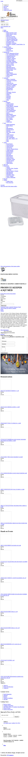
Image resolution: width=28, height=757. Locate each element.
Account (2, 185)
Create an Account (7, 10)
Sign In (5, 7)
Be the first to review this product (8, 293)
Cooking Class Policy (8, 705)
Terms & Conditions (8, 698)
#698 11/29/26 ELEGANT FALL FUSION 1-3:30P (12, 489)
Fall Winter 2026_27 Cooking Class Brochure (13, 706)
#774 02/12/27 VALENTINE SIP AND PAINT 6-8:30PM (14, 561)
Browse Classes (7, 704)
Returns (5, 696)
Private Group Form (8, 709)
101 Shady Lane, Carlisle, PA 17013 (11, 723)
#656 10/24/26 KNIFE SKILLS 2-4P (9, 611)
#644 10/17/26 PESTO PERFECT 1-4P (10, 390)
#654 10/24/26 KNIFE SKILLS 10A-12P (10, 628)
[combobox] (7, 18)
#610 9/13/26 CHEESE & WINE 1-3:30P (10, 407)
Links (2, 1)
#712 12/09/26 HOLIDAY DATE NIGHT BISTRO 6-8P (14, 473)
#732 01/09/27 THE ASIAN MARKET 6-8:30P (12, 457)
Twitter (7, 307)
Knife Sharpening (7, 694)
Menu (2, 27)
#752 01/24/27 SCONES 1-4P (7, 660)
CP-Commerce (10, 755)
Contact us (5, 688)
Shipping (5, 695)
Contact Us (6, 8)
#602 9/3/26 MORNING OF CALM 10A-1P (11, 644)
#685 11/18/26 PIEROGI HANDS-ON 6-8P (11, 545)
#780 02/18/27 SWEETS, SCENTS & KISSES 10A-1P (13, 578)
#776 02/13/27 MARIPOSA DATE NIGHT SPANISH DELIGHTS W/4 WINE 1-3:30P (13, 440)
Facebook (3, 307)
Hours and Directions (8, 686)
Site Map (5, 699)
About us (5, 685)
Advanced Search (5, 20)
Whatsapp (15, 307)
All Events (5, 6)
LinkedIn (11, 307)
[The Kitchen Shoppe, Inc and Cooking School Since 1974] (12, 17)
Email (19, 307)
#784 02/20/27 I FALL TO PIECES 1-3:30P (11, 423)
